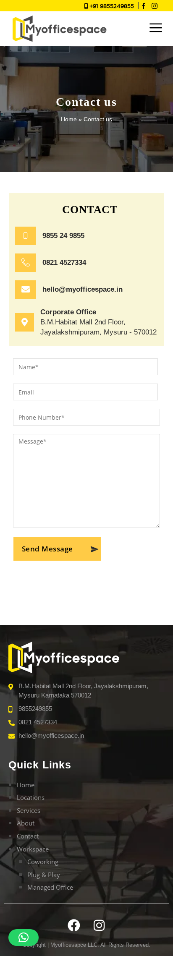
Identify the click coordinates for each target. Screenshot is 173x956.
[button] (23, 937)
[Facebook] (73, 925)
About (25, 823)
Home (69, 119)
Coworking (42, 861)
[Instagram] (154, 5)
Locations (31, 797)
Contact (28, 836)
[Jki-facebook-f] (144, 5)
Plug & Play (43, 874)
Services (28, 810)
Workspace (33, 849)
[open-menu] (156, 29)
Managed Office (50, 887)
